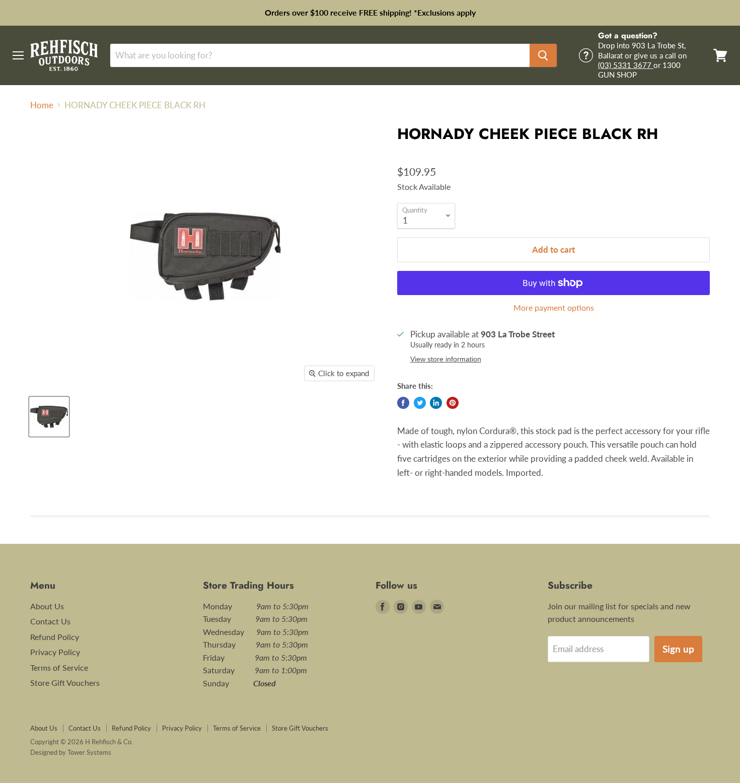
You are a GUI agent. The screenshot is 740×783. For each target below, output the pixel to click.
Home (41, 105)
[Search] (543, 55)
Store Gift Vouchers (65, 682)
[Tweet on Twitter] (420, 403)
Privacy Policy (55, 652)
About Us (47, 606)
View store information (445, 359)
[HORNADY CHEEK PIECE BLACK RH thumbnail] (49, 417)
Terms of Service (59, 667)
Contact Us (50, 621)
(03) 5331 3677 (625, 64)
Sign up (678, 649)
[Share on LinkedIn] (436, 403)
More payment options (553, 307)
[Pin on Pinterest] (453, 403)
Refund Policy (54, 637)
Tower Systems (89, 752)
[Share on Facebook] (403, 403)
